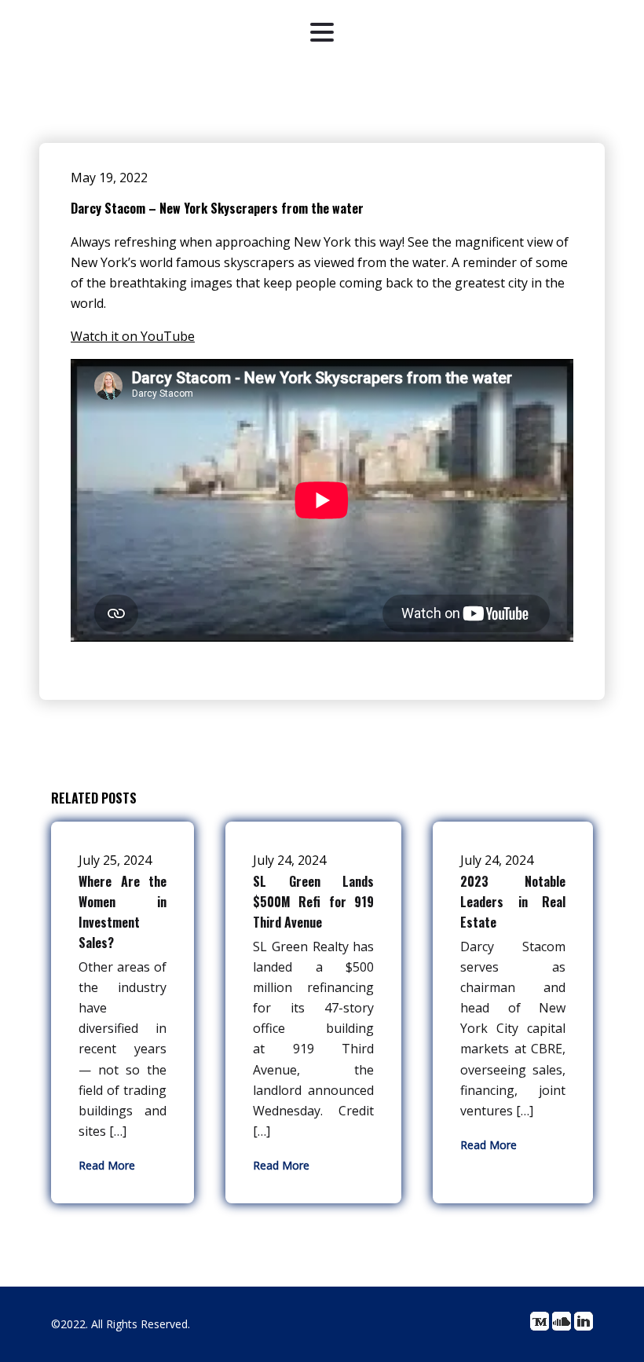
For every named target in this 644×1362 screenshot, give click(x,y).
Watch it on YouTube (133, 336)
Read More (107, 1165)
